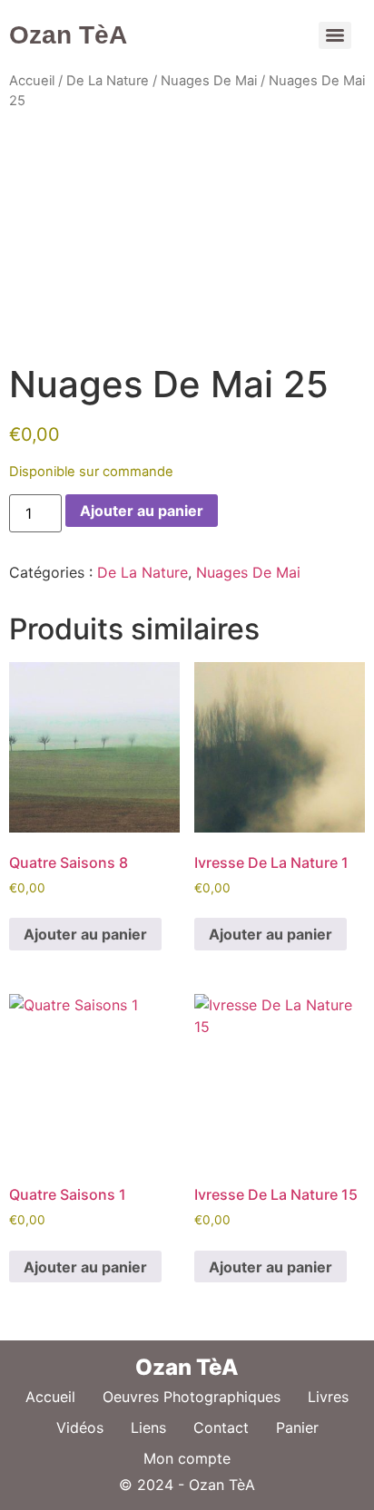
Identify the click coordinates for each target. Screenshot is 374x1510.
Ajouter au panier (141, 511)
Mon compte (187, 1458)
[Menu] (335, 35)
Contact (221, 1427)
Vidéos (79, 1427)
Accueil (31, 81)
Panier (297, 1427)
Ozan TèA (68, 35)
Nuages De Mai (209, 81)
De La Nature (107, 81)
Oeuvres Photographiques (191, 1397)
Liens (148, 1427)
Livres (328, 1397)
